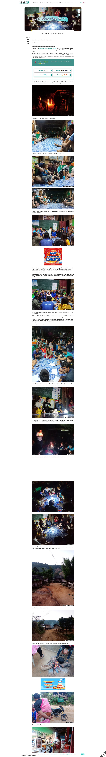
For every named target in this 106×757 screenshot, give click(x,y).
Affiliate (61, 2)
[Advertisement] (53, 470)
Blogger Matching (54, 2)
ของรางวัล (46, 2)
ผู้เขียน (41, 2)
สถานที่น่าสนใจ (35, 2)
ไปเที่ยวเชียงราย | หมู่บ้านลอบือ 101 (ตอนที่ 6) (47, 48)
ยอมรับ (83, 754)
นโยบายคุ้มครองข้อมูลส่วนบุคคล (66, 754)
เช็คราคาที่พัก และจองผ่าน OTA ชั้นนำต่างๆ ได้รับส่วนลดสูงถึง (54, 62)
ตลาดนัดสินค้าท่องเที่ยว (69, 2)
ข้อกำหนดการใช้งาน (54, 754)
